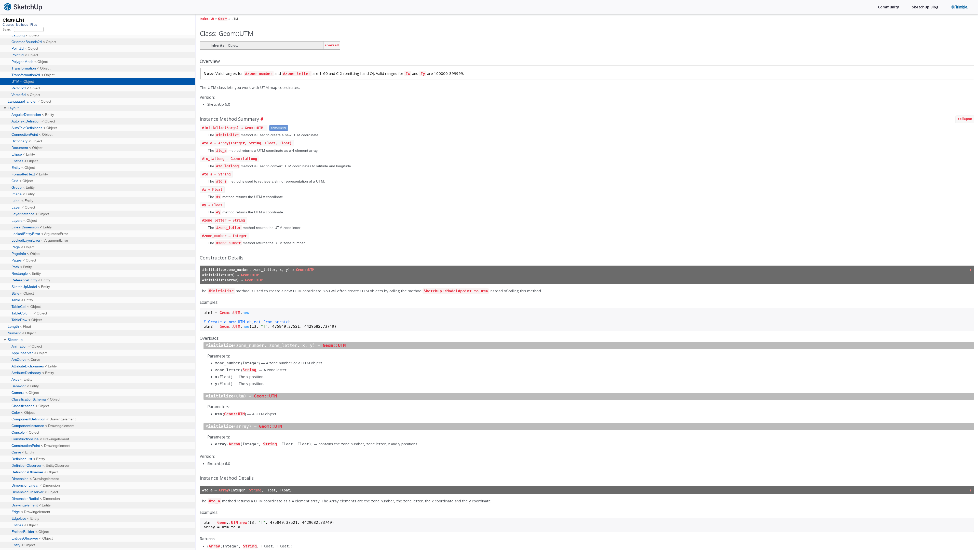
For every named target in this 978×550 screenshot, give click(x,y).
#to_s (221, 181)
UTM (236, 312)
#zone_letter (296, 73)
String (249, 370)
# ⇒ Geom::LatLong (229, 159)
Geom (222, 19)
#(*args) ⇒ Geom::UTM (233, 128)
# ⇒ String (216, 174)
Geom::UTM (305, 270)
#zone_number (259, 73)
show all (332, 45)
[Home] (25, 7)
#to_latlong (227, 166)
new (243, 522)
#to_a (221, 150)
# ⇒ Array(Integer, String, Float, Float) (247, 143)
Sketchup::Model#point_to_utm (456, 291)
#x (407, 73)
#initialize (227, 135)
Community (888, 7)
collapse (965, 118)
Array (234, 444)
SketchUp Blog (925, 7)
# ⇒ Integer (224, 236)
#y (422, 73)
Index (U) (207, 19)
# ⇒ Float (212, 189)
